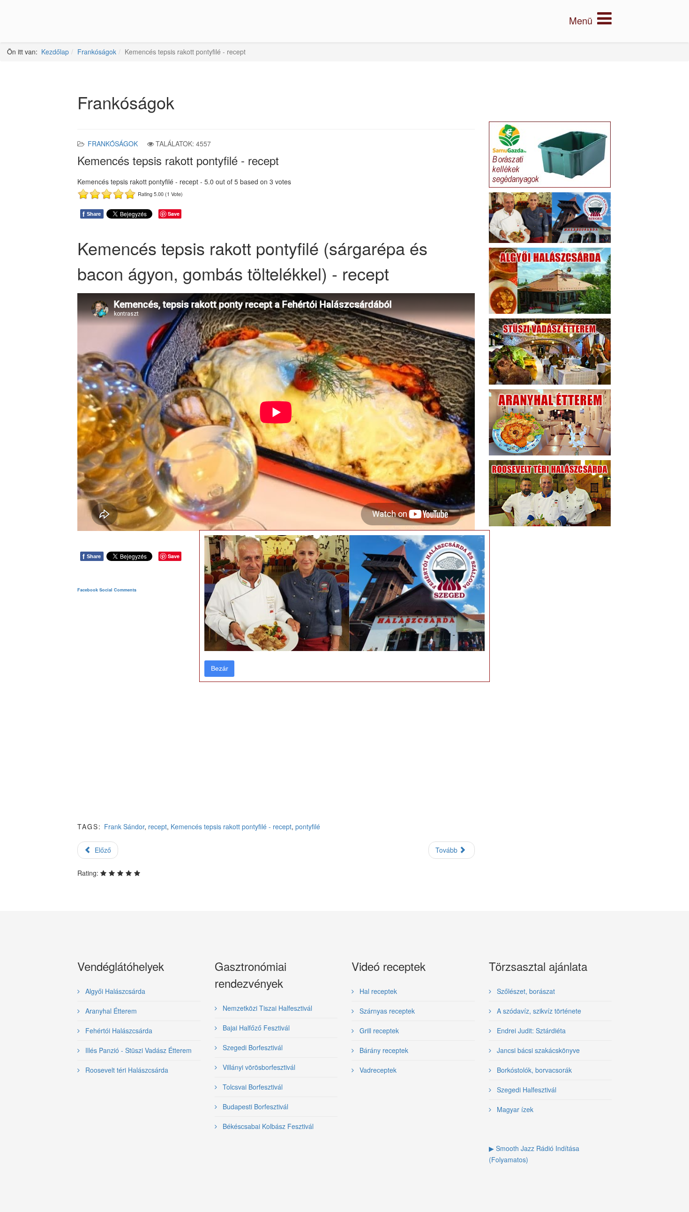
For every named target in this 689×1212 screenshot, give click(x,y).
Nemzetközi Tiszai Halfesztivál (266, 1008)
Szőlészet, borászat (525, 991)
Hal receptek (377, 991)
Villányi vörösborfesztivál (258, 1067)
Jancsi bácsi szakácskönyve (537, 1050)
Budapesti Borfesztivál (254, 1106)
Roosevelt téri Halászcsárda (125, 1070)
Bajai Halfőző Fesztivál (255, 1027)
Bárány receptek (383, 1050)
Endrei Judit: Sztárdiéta (530, 1030)
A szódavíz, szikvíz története (538, 1010)
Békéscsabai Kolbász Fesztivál (267, 1126)
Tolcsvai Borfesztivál (252, 1086)
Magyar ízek (514, 1109)
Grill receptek (378, 1030)
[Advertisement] (276, 715)
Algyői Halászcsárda (114, 991)
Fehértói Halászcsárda (117, 1030)
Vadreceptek (377, 1070)
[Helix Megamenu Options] (590, 20)
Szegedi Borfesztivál (252, 1047)
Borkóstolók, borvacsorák (533, 1070)
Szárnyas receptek (386, 1010)
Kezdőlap (55, 51)
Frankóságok (96, 51)
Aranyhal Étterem (110, 1010)
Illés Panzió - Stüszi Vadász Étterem (137, 1050)
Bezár (219, 668)
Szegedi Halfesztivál (525, 1089)
